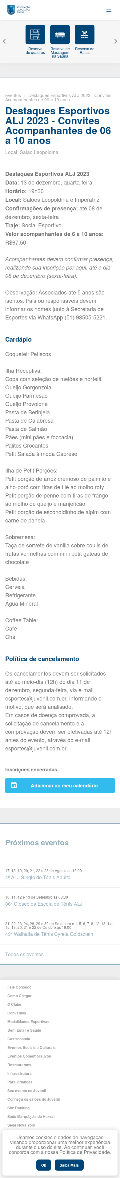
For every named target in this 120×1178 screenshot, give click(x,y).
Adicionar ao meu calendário (64, 785)
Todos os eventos (24, 954)
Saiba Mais (69, 1165)
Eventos (13, 95)
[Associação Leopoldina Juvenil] (18, 10)
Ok (43, 1165)
